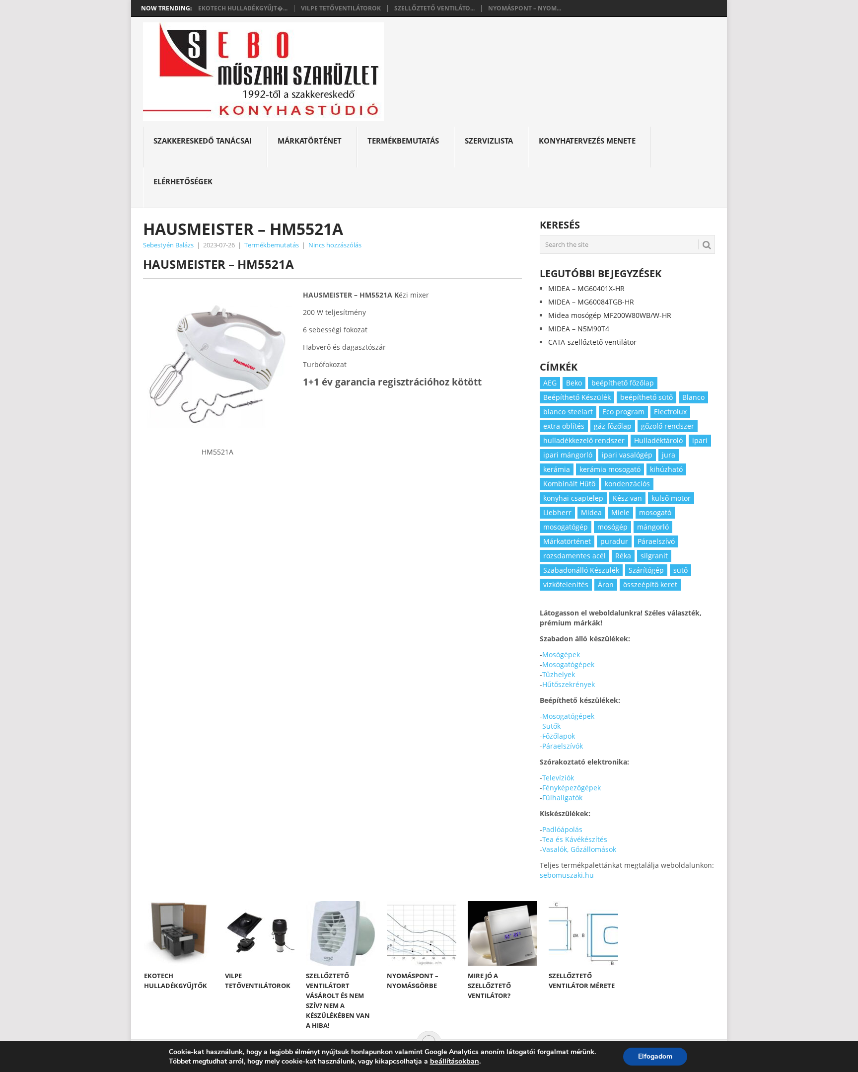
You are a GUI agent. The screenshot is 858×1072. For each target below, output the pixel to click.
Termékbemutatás (403, 141)
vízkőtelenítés (565, 584)
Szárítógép (646, 570)
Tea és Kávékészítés (574, 839)
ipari (700, 440)
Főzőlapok (558, 736)
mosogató (655, 512)
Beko (574, 382)
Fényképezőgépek (571, 787)
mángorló (653, 527)
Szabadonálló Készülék (581, 570)
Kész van (627, 498)
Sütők (551, 726)
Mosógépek (561, 654)
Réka (623, 555)
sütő (680, 570)
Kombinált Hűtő (569, 483)
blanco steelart (568, 411)
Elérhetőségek (183, 181)
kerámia (556, 469)
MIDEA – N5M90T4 (578, 328)
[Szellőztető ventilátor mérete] (583, 933)
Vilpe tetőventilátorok (341, 8)
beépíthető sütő (646, 397)
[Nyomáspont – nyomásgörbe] (421, 933)
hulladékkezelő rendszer (584, 440)
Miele (620, 512)
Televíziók (558, 777)
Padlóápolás (562, 829)
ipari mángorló (567, 454)
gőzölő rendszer (667, 426)
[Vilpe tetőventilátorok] (259, 933)
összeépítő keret (650, 584)
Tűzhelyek (558, 674)
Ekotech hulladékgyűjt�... (242, 8)
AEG (550, 382)
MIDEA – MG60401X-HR (586, 288)
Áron (606, 584)
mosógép (612, 527)
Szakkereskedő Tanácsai (202, 141)
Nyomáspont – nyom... (524, 8)
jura (668, 454)
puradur (614, 541)
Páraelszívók (562, 746)
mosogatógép (565, 527)
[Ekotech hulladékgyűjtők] (179, 933)
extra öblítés (563, 426)
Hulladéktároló (658, 440)
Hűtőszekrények (568, 684)
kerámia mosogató (610, 469)
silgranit (654, 555)
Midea (591, 512)
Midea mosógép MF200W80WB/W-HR (609, 315)
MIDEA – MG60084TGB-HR (591, 301)
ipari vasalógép (627, 454)
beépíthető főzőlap (622, 382)
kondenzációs (627, 483)
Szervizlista (489, 141)
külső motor (671, 498)
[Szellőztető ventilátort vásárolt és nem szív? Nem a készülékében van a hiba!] (340, 933)
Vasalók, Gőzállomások (579, 849)
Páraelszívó (656, 541)
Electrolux (670, 411)
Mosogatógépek (568, 664)
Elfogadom (655, 1056)
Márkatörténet (310, 141)
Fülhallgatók (562, 797)
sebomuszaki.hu (567, 875)
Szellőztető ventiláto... (434, 8)
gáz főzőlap (613, 426)
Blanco (693, 397)
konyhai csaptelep (573, 498)
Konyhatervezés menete (587, 141)
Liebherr (557, 512)
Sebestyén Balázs (168, 244)
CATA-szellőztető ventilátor (592, 342)
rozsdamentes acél (574, 555)
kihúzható (666, 469)
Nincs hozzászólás (334, 244)
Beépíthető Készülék (577, 397)
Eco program (623, 411)
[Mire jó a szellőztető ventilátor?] (502, 933)
